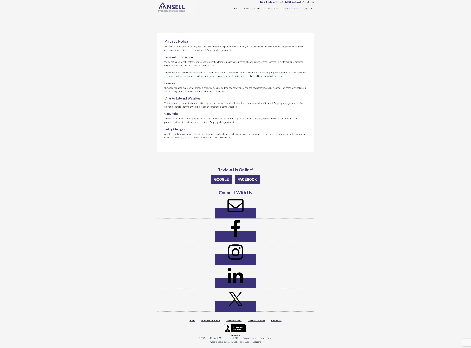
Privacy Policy (266, 338)
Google (221, 179)
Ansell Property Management (177, 7)
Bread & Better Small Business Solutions (243, 342)
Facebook (247, 179)
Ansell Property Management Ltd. (220, 338)
